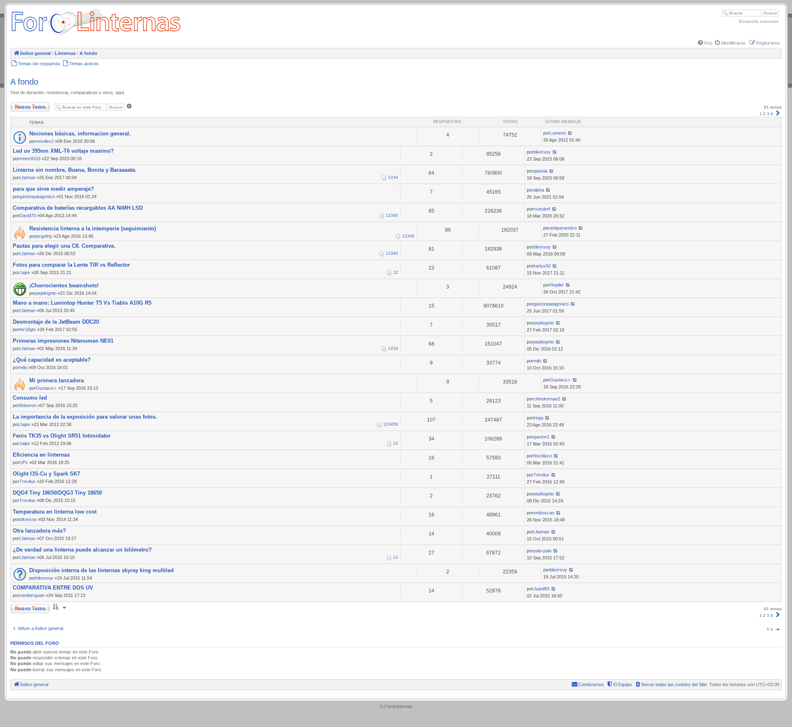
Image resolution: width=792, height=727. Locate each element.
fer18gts (27, 329)
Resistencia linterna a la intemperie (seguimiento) (92, 228)
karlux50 (542, 265)
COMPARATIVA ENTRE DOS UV (53, 588)
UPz (23, 462)
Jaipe (24, 272)
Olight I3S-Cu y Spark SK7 (46, 474)
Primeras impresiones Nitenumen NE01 (63, 341)
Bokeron (27, 405)
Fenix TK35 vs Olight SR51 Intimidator (62, 436)
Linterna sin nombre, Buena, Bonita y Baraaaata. (75, 170)
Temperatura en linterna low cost (55, 512)
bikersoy (542, 151)
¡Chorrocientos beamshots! (64, 285)
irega (538, 417)
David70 (27, 215)
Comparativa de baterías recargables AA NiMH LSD (78, 208)
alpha (538, 189)
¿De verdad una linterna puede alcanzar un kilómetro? (82, 550)
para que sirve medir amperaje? (53, 189)
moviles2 (45, 141)
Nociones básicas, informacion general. (80, 133)
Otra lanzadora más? (39, 531)
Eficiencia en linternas (41, 455)
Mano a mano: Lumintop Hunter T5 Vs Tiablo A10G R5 (82, 303)
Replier (557, 284)
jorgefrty (44, 236)
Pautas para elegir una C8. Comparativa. (64, 246)
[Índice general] (96, 35)
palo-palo (542, 550)
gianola (540, 170)
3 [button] (768, 113)
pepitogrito (46, 293)
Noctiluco (542, 455)
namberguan (32, 595)
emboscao (543, 512)
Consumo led (30, 398)
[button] (778, 113)
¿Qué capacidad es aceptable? (52, 360)
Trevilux (27, 481)
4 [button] (772, 113)
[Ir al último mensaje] (570, 132)
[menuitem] (705, 43)
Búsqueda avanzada (759, 21)
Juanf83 (541, 588)
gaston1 (541, 436)
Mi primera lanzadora (56, 380)
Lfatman (27, 177)
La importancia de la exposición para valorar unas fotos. (85, 417)
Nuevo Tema (22, 105)
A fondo (24, 81)
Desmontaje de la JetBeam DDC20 (56, 322)
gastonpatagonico (37, 196)
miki (23, 367)
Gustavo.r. (46, 388)
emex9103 (29, 158)
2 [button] (764, 113)
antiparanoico (563, 227)
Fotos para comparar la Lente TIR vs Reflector (71, 265)
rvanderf (541, 208)
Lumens (558, 132)
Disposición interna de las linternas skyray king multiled (101, 570)
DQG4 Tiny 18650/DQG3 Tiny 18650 (57, 493)
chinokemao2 (546, 398)
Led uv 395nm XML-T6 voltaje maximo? (63, 151)
